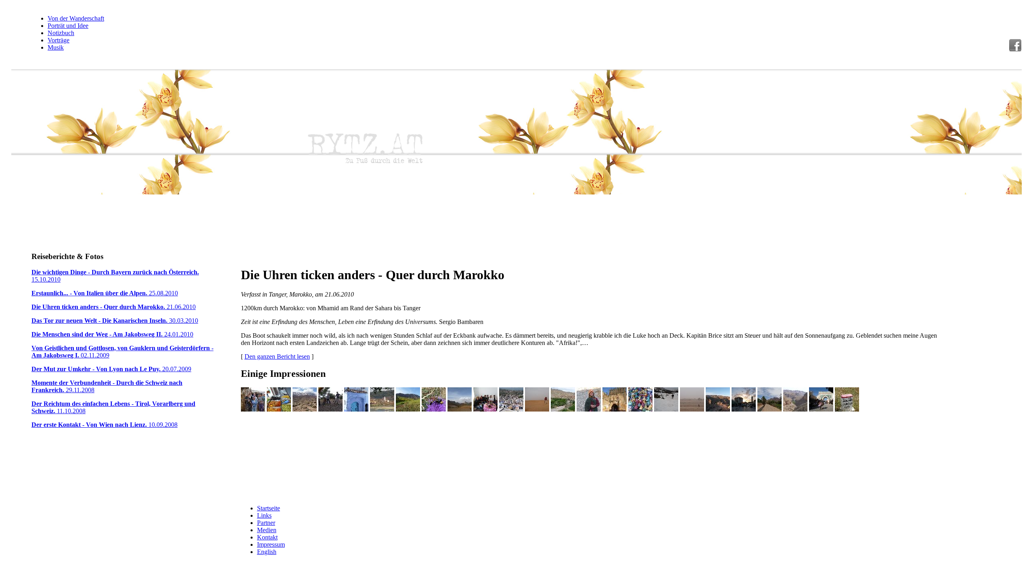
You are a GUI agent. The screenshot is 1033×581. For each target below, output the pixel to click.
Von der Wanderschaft (76, 18)
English (266, 551)
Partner (266, 522)
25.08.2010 (104, 293)
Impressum (271, 544)
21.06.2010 (113, 306)
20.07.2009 (111, 369)
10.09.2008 (104, 424)
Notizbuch (61, 32)
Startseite (268, 508)
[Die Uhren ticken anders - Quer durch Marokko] (253, 409)
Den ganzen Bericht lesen (277, 356)
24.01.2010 (112, 334)
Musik (56, 47)
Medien (266, 530)
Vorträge (58, 40)
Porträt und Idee (68, 25)
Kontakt (267, 537)
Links (264, 515)
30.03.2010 (114, 320)
